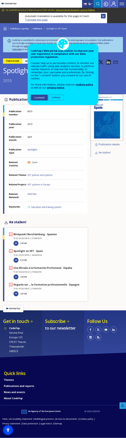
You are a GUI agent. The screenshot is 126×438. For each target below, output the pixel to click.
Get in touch (16, 321)
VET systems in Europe (39, 184)
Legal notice (46, 423)
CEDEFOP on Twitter (98, 329)
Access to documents (66, 418)
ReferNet (32, 194)
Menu (122, 4)
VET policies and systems (40, 175)
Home (5, 28)
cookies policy (84, 84)
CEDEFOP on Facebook (90, 329)
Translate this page (36, 19)
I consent (39, 97)
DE (16, 243)
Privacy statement (11, 423)
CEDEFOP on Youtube (106, 329)
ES (16, 276)
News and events (14, 392)
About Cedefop (13, 398)
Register (114, 4)
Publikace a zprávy (19, 28)
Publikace (37, 28)
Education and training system (46, 207)
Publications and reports (19, 386)
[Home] (9, 4)
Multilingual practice (44, 418)
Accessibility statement (21, 418)
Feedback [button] (123, 405)
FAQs (5, 418)
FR (16, 293)
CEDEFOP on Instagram (90, 337)
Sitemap (58, 423)
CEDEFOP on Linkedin (113, 329)
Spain (34, 162)
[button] (101, 62)
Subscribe (17, 49)
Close (103, 16)
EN (16, 260)
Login (106, 4)
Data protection (30, 423)
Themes (9, 380)
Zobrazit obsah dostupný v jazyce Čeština (75, 10)
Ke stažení (104, 152)
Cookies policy (86, 418)
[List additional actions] (91, 4)
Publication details (109, 144)
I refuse (56, 97)
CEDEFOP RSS (98, 337)
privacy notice (55, 87)
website (27, 46)
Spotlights (32, 149)
